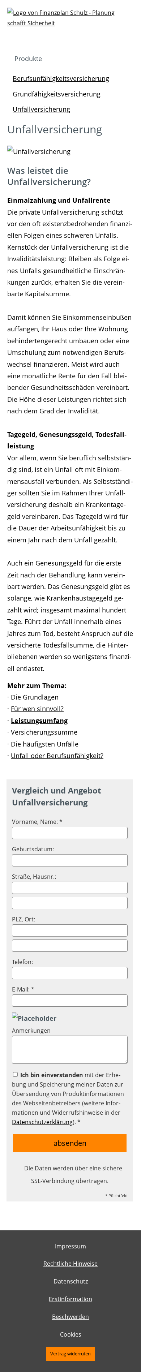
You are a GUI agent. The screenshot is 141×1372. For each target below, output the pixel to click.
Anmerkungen (31, 1031)
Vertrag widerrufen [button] (70, 1353)
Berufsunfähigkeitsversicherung (61, 78)
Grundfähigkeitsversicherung (57, 94)
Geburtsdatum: (33, 849)
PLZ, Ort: (23, 919)
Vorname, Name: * (37, 822)
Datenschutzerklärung (42, 1122)
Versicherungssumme (44, 732)
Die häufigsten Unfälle (44, 744)
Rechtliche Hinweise (70, 1264)
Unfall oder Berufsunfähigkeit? (57, 755)
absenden (70, 1143)
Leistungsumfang (39, 720)
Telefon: (22, 962)
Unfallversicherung (41, 109)
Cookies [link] (70, 1334)
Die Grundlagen (35, 697)
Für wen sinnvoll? (37, 708)
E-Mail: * (23, 989)
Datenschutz (71, 1281)
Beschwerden (70, 1317)
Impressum (70, 1246)
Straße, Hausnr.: (34, 877)
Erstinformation (70, 1299)
